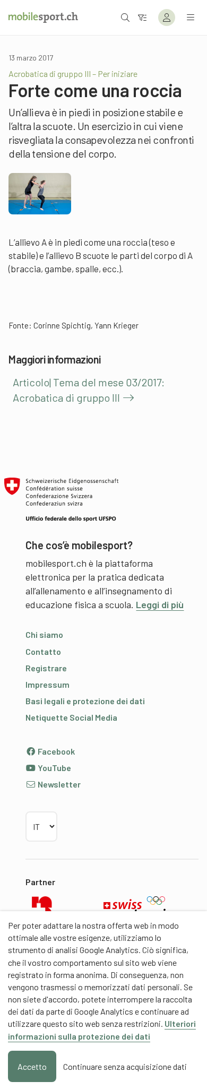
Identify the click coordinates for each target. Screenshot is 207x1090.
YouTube (53, 768)
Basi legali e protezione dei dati (85, 701)
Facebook (55, 751)
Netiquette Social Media (71, 717)
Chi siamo (44, 634)
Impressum (47, 684)
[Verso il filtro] (142, 17)
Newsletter (58, 784)
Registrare (46, 668)
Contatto (43, 651)
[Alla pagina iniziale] (43, 17)
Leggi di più (160, 604)
